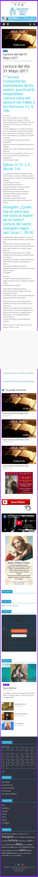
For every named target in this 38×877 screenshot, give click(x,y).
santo (4, 853)
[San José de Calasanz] (8, 713)
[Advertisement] (19, 350)
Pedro (20, 847)
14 (23, 758)
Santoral (6, 685)
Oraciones (5, 811)
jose (3, 841)
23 (33, 761)
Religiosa (4, 850)
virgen (19, 855)
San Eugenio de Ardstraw (9, 794)
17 (3, 761)
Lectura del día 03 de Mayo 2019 (15, 413)
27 (18, 764)
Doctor (21, 834)
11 (8, 758)
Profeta (32, 847)
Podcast (4, 814)
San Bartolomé (19, 723)
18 (8, 761)
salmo (31, 61)
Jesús (33, 837)
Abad (3, 834)
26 (13, 764)
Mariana (25, 841)
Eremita (26, 834)
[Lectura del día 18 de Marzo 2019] (19, 421)
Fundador (22, 837)
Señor (24, 853)
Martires (4, 844)
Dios (18, 834)
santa (29, 850)
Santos (16, 853)
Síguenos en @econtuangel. (10, 606)
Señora (29, 853)
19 (13, 761)
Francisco (16, 837)
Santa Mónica (9, 688)
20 (18, 761)
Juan (6, 841)
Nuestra (24, 844)
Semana (20, 853)
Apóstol (14, 834)
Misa (13, 844)
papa (11, 847)
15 (28, 758)
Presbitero (26, 847)
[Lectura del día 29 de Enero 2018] (19, 447)
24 (3, 764)
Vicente (14, 855)
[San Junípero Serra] (8, 703)
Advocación (8, 834)
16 (33, 758)
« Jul (3, 771)
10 (3, 758)
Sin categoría (5, 823)
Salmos (4, 817)
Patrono (16, 847)
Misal (5, 51)
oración (4, 847)
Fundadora (28, 837)
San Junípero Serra (20, 704)
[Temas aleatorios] (34, 24)
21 (23, 761)
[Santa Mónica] (19, 665)
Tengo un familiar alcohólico (18, 373)
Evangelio (18, 61)
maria (20, 841)
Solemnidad (5, 855)
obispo (29, 844)
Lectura (23, 61)
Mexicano (9, 844)
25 (8, 764)
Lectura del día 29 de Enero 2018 (15, 466)
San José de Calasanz (21, 714)
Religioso (9, 850)
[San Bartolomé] (8, 723)
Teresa (10, 855)
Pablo (8, 847)
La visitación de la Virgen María (18, 382)
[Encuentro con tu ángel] (4, 24)
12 (13, 758)
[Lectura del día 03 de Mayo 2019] (19, 394)
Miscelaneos (5, 808)
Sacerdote (16, 850)
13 (18, 758)
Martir (30, 840)
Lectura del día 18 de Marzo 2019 (16, 439)
